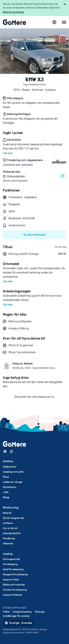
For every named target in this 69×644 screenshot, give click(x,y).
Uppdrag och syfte (13, 471)
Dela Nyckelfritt (12, 533)
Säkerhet (8, 543)
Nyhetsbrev (9, 487)
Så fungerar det (11, 559)
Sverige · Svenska (20, 622)
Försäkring (9, 538)
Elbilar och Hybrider (14, 584)
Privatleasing (10, 564)
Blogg (6, 497)
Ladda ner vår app (12, 481)
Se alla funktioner (34, 234)
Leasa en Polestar (12, 594)
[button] (65, 8)
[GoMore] (14, 22)
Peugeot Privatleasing (15, 574)
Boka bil (7, 512)
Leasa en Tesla (11, 579)
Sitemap (39, 611)
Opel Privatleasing (13, 569)
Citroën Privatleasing (15, 589)
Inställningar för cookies (16, 615)
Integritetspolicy (22, 611)
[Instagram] (11, 451)
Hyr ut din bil (10, 528)
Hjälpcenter (9, 466)
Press (6, 476)
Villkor (6, 611)
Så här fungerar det (13, 518)
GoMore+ (8, 523)
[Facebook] (5, 451)
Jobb (5, 492)
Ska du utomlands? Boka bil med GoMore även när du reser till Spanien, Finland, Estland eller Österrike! (31, 8)
